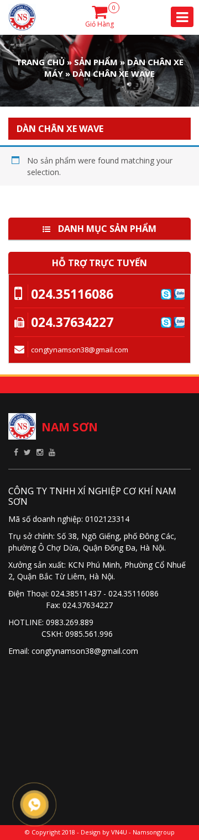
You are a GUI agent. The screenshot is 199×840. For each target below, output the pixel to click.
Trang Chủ (40, 61)
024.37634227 (72, 322)
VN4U (119, 832)
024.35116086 (72, 294)
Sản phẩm (96, 61)
